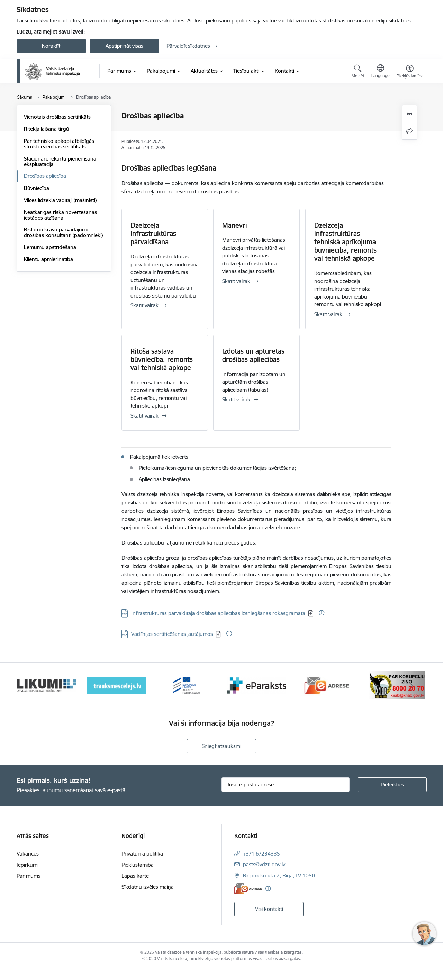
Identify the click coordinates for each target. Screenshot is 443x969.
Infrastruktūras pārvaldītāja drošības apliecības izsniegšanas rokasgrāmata (218, 613)
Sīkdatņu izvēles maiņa (147, 887)
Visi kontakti (269, 909)
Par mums (28, 875)
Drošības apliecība (45, 176)
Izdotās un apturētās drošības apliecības (253, 355)
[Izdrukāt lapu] (409, 113)
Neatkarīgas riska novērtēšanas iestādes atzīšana (60, 215)
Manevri (234, 225)
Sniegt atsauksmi (221, 746)
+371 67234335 (261, 853)
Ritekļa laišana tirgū (46, 129)
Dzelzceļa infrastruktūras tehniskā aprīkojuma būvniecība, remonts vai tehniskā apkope (345, 242)
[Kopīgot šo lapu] (409, 130)
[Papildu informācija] (321, 612)
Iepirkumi (27, 864)
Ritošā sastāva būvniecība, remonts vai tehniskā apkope (161, 359)
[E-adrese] (248, 888)
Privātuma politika (142, 853)
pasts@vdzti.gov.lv (264, 864)
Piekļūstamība (137, 864)
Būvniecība (36, 188)
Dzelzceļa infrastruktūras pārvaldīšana (153, 233)
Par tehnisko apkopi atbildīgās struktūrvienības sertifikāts (59, 144)
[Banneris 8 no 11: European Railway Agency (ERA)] (186, 685)
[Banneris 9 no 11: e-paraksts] (256, 685)
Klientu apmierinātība (48, 259)
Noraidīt (51, 46)
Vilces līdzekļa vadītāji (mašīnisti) (60, 200)
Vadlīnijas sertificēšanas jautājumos (172, 634)
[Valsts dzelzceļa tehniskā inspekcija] (52, 71)
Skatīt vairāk (144, 305)
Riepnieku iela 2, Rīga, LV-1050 (279, 875)
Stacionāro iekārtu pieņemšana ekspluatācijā (60, 161)
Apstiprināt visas (124, 46)
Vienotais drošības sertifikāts (57, 116)
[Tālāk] (411, 685)
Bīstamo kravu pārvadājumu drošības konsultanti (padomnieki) (63, 232)
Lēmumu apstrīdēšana (50, 247)
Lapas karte (135, 875)
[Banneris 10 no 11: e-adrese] (327, 685)
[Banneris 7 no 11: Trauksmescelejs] (116, 685)
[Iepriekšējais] (32, 685)
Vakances (28, 853)
